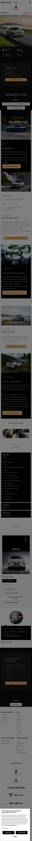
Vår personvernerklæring (11, 825)
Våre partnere (5, 828)
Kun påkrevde (21, 832)
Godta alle (8, 832)
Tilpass (15, 836)
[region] (15, 825)
